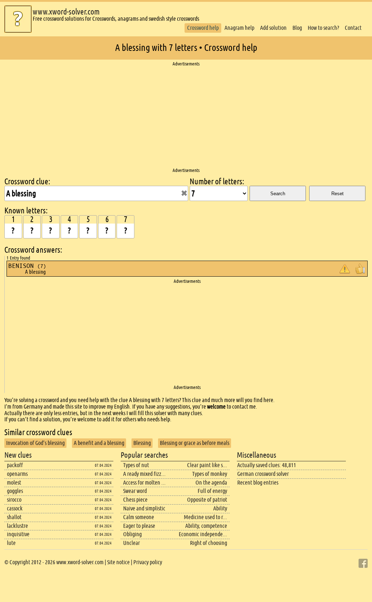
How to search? (323, 28)
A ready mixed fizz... (144, 474)
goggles (15, 491)
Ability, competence (206, 526)
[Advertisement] (186, 117)
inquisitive (18, 534)
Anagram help (239, 28)
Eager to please (139, 526)
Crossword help (203, 28)
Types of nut (136, 465)
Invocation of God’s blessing (35, 443)
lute (11, 543)
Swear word (135, 491)
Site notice (118, 562)
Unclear (131, 543)
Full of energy (212, 491)
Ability (220, 508)
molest (14, 482)
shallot (14, 517)
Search (277, 193)
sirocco (14, 499)
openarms (17, 474)
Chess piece (135, 499)
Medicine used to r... (205, 517)
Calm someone (138, 517)
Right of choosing (208, 543)
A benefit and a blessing (99, 443)
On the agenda (211, 482)
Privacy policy (147, 562)
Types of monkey (209, 474)
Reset (337, 193)
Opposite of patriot (207, 499)
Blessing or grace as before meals (194, 443)
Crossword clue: (27, 181)
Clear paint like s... (207, 465)
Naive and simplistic (144, 508)
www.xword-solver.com (66, 12)
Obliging (132, 534)
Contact (353, 28)
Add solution (273, 28)
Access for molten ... (144, 482)
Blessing (142, 443)
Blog (297, 28)
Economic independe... (203, 534)
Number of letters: (217, 181)
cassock (15, 508)
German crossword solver (263, 474)
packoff (15, 465)
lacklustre (17, 526)
